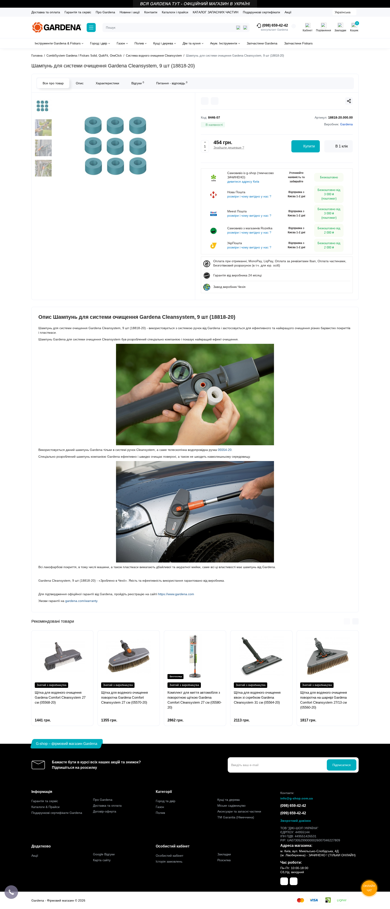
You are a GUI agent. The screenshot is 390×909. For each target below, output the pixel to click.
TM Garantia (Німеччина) (235, 817)
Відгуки (137, 83)
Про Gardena (105, 12)
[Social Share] (349, 101)
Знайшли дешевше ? (229, 147)
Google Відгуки (104, 854)
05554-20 (224, 450)
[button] (347, 621)
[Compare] (205, 101)
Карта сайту (102, 860)
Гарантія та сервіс (78, 12)
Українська (343, 12)
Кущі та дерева (228, 799)
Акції (288, 12)
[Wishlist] (214, 101)
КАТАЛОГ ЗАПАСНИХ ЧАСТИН (215, 12)
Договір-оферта (104, 811)
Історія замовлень (169, 861)
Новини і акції (130, 12)
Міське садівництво (231, 805)
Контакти (150, 12)
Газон (160, 807)
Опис (80, 83)
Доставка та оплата (45, 12)
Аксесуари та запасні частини (239, 811)
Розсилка (224, 860)
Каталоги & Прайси (45, 807)
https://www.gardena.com (176, 594)
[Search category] (238, 27)
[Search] (245, 27)
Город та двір (165, 801)
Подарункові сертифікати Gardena (56, 813)
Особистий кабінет (169, 855)
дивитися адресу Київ (243, 181)
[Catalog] (91, 27)
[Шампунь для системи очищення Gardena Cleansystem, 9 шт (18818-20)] (120, 153)
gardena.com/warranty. (81, 601)
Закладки (224, 854)
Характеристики (107, 83)
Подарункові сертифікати (261, 12)
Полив (160, 813)
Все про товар (53, 83)
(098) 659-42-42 (274, 25)
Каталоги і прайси (175, 12)
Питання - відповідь (171, 83)
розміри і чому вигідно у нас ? (249, 196)
